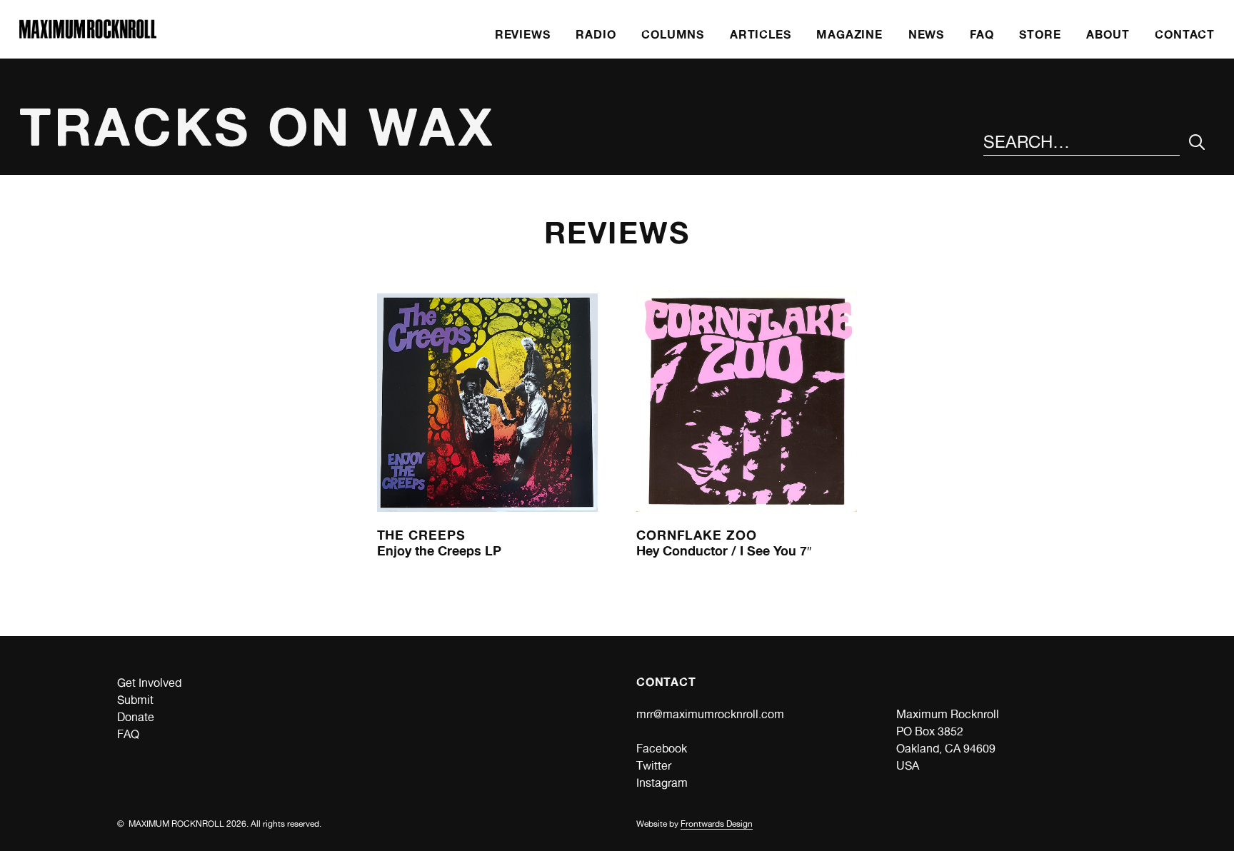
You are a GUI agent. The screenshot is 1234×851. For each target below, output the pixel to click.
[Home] (87, 34)
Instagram (662, 783)
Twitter (653, 765)
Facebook (661, 748)
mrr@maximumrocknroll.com (710, 714)
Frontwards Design (717, 824)
